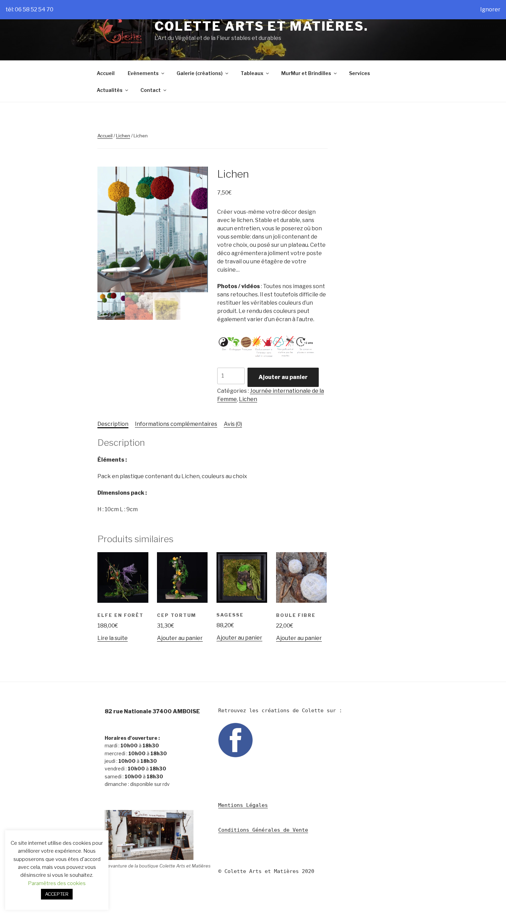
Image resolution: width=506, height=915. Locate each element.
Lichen (123, 135)
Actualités (110, 90)
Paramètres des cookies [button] (57, 883)
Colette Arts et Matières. (261, 26)
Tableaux (252, 73)
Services (359, 73)
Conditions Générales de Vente (263, 830)
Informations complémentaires (176, 424)
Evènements (143, 73)
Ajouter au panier (283, 377)
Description (112, 424)
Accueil (106, 73)
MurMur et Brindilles (306, 73)
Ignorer (490, 9)
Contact (150, 90)
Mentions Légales (243, 805)
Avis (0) (233, 424)
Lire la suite (112, 638)
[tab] (112, 424)
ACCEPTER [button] (56, 894)
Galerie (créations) (200, 73)
